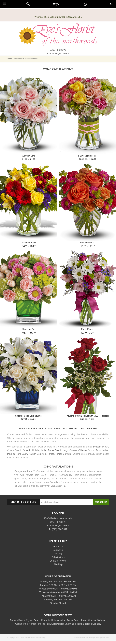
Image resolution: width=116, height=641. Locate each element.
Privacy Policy (40, 637)
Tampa (51, 454)
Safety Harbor (29, 454)
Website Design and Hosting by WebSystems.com (91, 637)
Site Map (58, 564)
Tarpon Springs (63, 454)
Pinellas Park (14, 454)
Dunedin (26, 450)
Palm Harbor (102, 450)
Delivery (58, 553)
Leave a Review (58, 561)
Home (9, 59)
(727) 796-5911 (59, 529)
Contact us (58, 550)
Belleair (97, 446)
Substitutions (58, 557)
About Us (58, 546)
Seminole (41, 454)
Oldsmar (82, 450)
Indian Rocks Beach (51, 450)
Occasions (18, 59)
